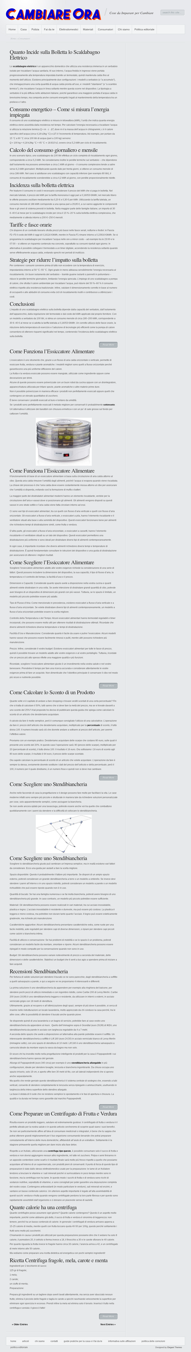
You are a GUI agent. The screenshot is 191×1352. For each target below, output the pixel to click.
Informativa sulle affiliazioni (122, 1341)
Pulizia (35, 29)
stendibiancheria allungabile (86, 1063)
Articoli (25, 1341)
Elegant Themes (174, 1347)
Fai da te (49, 29)
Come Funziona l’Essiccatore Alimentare (52, 351)
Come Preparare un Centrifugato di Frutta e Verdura (63, 1113)
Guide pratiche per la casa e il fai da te (83, 1341)
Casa (24, 29)
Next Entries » (108, 1324)
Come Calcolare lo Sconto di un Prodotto (52, 692)
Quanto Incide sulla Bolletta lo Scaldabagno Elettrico (55, 54)
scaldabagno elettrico (24, 66)
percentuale (93, 725)
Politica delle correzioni (153, 1341)
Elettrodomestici (68, 29)
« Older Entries (20, 1324)
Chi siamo (124, 29)
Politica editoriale (144, 29)
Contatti (54, 1341)
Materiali (88, 29)
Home (12, 29)
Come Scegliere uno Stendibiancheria (48, 784)
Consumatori (105, 29)
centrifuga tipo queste (59, 1151)
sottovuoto (109, 404)
